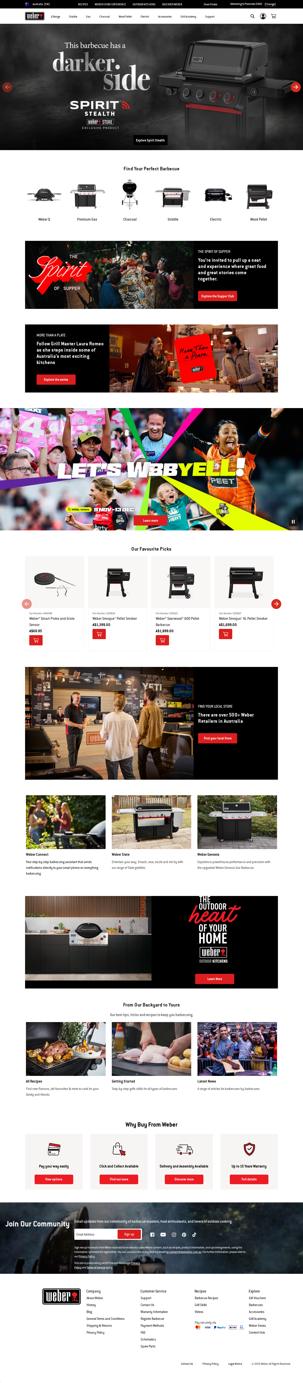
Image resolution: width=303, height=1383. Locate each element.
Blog (89, 1312)
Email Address (85, 1234)
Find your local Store (218, 738)
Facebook (152, 1234)
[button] (63, 16)
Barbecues (256, 1305)
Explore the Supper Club (217, 296)
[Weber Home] (34, 16)
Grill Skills (201, 1305)
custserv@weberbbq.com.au (185, 1252)
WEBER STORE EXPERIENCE (110, 4)
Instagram (174, 1234)
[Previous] (7, 87)
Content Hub (257, 1333)
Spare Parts (148, 1346)
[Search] (252, 16)
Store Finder (210, 4)
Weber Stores (257, 1326)
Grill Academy (257, 1319)
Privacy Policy (87, 1256)
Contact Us (147, 1305)
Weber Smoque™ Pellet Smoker (114, 618)
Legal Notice (235, 1364)
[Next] (296, 87)
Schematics (148, 1339)
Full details (249, 1179)
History (91, 1305)
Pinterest (184, 1234)
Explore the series (56, 380)
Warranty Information (154, 1312)
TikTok (194, 1234)
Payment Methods (152, 1326)
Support (146, 1298)
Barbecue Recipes (206, 1298)
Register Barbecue (152, 1319)
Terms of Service (96, 1267)
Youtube (163, 1234)
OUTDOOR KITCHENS (144, 4)
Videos (199, 1312)
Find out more (119, 1179)
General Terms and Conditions (106, 1319)
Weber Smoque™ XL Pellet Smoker (243, 618)
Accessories (256, 1312)
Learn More (150, 140)
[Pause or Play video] (293, 522)
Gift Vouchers (257, 1298)
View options (53, 1179)
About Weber (95, 1298)
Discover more (184, 1179)
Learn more (150, 521)
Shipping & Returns (99, 1326)
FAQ (143, 1333)
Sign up (129, 1234)
